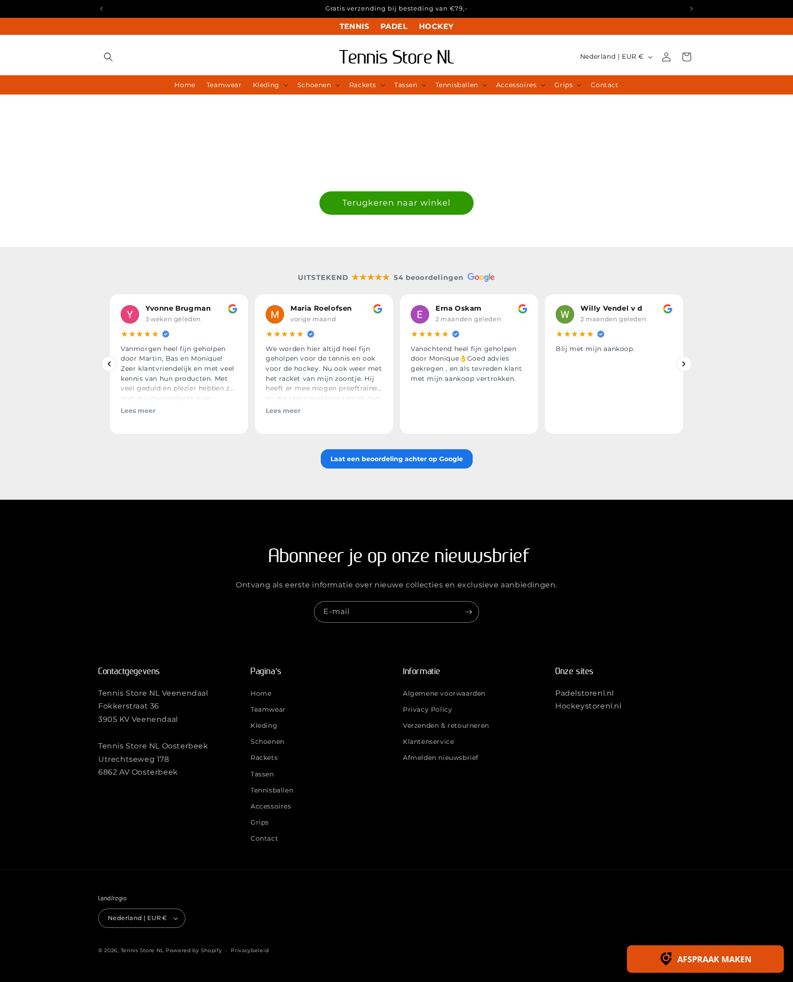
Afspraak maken (714, 959)
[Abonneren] (468, 612)
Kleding (264, 725)
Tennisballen (272, 790)
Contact (264, 838)
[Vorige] (109, 364)
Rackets (264, 757)
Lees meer (138, 411)
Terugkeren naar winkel (396, 203)
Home (261, 693)
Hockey (436, 26)
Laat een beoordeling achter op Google (396, 459)
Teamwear (268, 709)
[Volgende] (684, 364)
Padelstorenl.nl (584, 692)
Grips (260, 822)
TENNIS (354, 26)
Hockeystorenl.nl (588, 706)
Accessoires (271, 806)
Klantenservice (428, 741)
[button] (108, 57)
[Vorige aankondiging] (101, 8)
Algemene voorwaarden (444, 693)
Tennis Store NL (142, 950)
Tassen (262, 774)
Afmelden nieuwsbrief (441, 757)
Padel (394, 26)
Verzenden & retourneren (446, 725)
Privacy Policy (427, 709)
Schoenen (268, 741)
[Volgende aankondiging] (691, 8)
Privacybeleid (249, 950)
